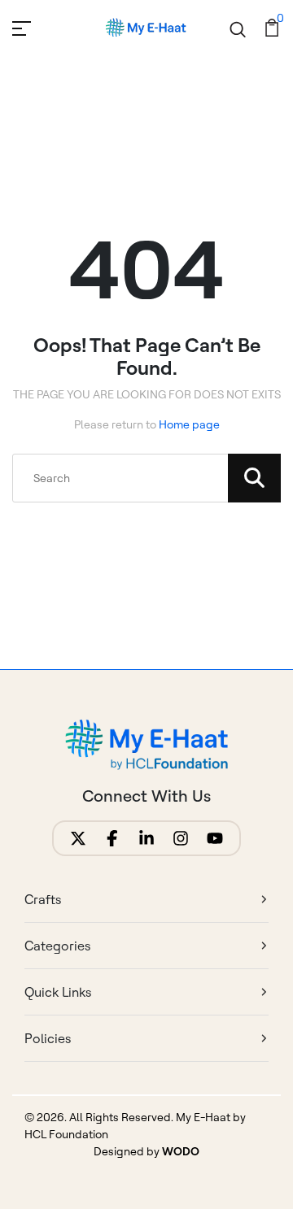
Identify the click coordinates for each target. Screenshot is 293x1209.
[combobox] (146, 478)
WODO (180, 1151)
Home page (189, 424)
